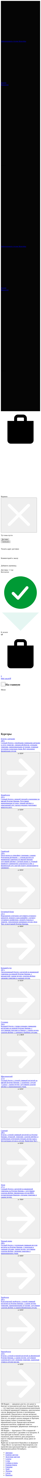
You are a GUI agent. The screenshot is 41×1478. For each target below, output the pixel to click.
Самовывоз (6, 542)
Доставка (5, 539)
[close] (19, 515)
